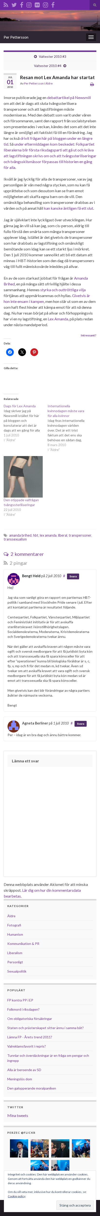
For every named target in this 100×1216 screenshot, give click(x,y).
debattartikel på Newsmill (69, 97)
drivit (24, 138)
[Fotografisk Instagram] (45, 4)
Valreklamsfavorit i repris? (26, 1046)
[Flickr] (37, 4)
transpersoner (80, 535)
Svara (73, 576)
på (50, 138)
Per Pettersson (16, 37)
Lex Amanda (58, 318)
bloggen (60, 138)
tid (6, 144)
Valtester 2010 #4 (47, 66)
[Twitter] (14, 4)
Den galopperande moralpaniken (31, 1088)
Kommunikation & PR (23, 943)
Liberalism (14, 953)
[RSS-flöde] (6, 4)
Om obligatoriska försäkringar (29, 1018)
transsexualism (15, 539)
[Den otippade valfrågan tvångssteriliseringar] (23, 477)
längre (87, 138)
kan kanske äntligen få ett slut (68, 208)
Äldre (49, 83)
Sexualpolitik (16, 971)
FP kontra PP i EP (20, 1000)
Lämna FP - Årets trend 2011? (29, 1037)
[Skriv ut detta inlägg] (92, 84)
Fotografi (14, 925)
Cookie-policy (16, 1196)
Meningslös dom (19, 1079)
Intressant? (88, 335)
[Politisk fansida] (21, 4)
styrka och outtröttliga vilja (63, 289)
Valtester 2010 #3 (52, 56)
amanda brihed (20, 535)
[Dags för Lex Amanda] (26, 423)
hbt (35, 535)
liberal (62, 535)
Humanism (15, 934)
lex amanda (48, 535)
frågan (35, 138)
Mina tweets (17, 1115)
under (72, 138)
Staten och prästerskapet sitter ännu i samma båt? (45, 1028)
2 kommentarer (27, 554)
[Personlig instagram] (29, 4)
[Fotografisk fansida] (53, 4)
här (44, 138)
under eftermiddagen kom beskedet (44, 144)
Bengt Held (31, 576)
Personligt (15, 962)
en (79, 138)
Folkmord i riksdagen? (23, 1009)
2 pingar (18, 563)
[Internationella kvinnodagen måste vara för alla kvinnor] (70, 428)
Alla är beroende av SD (24, 1070)
